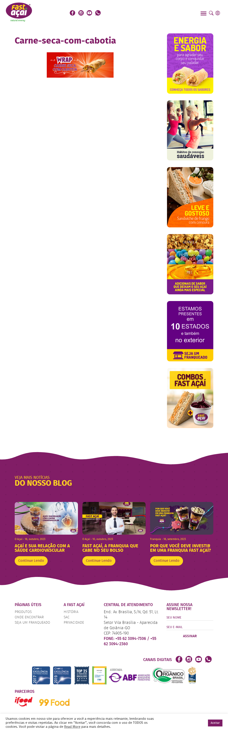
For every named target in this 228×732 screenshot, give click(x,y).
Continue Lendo (31, 561)
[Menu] (204, 14)
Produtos (23, 612)
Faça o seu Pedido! (151, 13)
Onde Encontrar (29, 617)
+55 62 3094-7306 (131, 639)
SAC (66, 617)
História (71, 612)
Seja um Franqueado (32, 623)
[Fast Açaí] (19, 12)
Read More (72, 726)
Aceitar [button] (215, 723)
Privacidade (74, 623)
